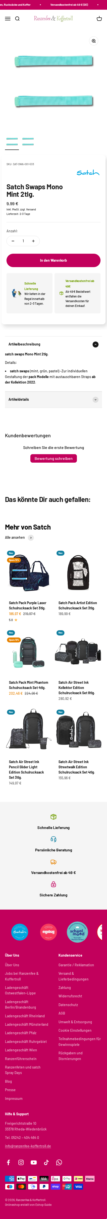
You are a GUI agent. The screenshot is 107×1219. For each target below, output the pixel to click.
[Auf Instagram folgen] (21, 1162)
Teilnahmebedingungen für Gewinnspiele (79, 1041)
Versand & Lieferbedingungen (73, 976)
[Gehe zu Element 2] (28, 142)
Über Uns (12, 965)
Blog (8, 1081)
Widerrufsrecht (70, 996)
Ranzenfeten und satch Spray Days (23, 1070)
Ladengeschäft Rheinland (25, 1016)
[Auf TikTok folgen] (46, 1162)
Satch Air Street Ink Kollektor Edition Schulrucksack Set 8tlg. (76, 687)
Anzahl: (12, 231)
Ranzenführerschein (21, 1059)
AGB (61, 1013)
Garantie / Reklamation (76, 965)
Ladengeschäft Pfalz (20, 1033)
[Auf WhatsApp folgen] (59, 1162)
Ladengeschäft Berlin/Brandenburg (20, 1004)
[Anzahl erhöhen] (33, 241)
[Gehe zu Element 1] (12, 142)
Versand (31, 209)
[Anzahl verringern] (13, 241)
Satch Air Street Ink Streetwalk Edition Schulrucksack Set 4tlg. (76, 767)
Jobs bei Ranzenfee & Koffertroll (22, 976)
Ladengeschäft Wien (21, 1050)
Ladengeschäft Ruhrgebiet (26, 1041)
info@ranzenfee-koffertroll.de (28, 1146)
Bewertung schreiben (54, 458)
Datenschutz (68, 1005)
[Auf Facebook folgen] (8, 1162)
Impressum (14, 1098)
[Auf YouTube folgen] (33, 1162)
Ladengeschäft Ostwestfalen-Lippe (20, 990)
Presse (10, 1090)
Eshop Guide (43, 1204)
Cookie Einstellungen (75, 1030)
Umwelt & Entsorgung (75, 1022)
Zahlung (64, 987)
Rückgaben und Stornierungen (70, 1056)
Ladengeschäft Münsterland (26, 1024)
